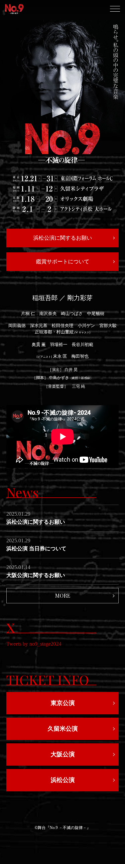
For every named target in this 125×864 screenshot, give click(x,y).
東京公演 (63, 703)
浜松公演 (63, 780)
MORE (62, 595)
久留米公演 (63, 728)
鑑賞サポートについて (62, 261)
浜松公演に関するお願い (62, 238)
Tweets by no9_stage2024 (33, 644)
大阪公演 (63, 754)
